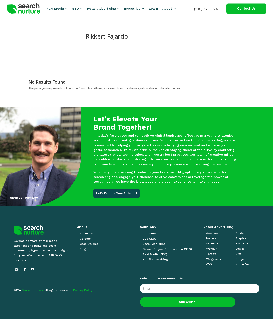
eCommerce (151, 233)
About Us (86, 233)
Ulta (238, 253)
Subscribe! (187, 302)
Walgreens (213, 259)
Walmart (212, 243)
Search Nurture (33, 290)
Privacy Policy (83, 290)
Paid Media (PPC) (155, 254)
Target (211, 253)
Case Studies (89, 243)
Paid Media (55, 8)
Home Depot (244, 264)
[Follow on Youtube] (33, 269)
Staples (241, 238)
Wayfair (211, 248)
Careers (85, 238)
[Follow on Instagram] (17, 269)
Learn (153, 8)
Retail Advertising (101, 8)
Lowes (240, 248)
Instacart (212, 238)
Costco (241, 233)
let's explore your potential (116, 193)
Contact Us (246, 8)
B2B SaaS (149, 238)
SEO (75, 8)
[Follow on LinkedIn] (25, 269)
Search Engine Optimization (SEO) (167, 249)
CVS (209, 264)
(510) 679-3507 (206, 8)
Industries (132, 8)
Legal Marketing (154, 243)
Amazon (212, 233)
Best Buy (242, 243)
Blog (83, 249)
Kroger (240, 259)
